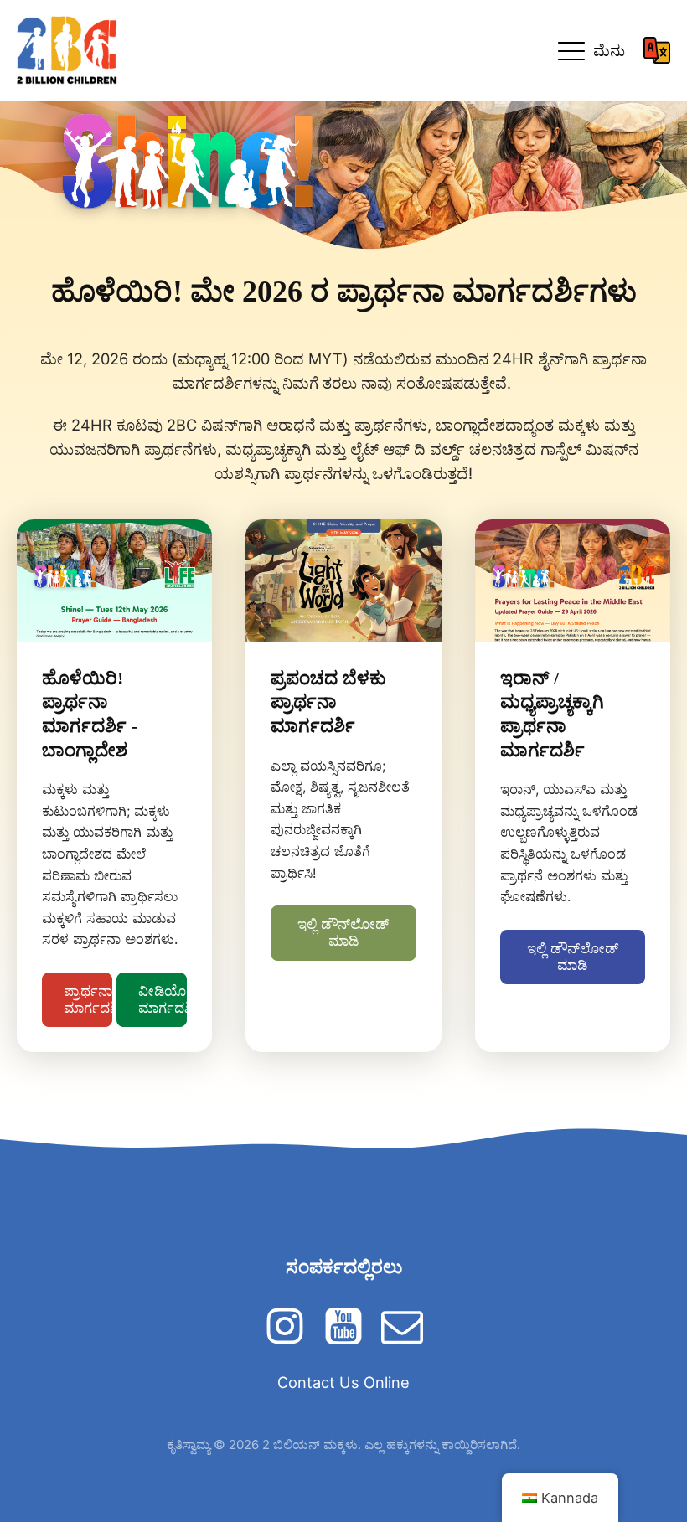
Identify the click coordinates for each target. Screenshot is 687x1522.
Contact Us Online (343, 1382)
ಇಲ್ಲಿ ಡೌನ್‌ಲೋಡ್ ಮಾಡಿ (343, 932)
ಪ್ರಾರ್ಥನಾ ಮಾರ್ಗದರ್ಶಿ (88, 999)
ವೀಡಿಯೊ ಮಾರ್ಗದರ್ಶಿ (162, 999)
